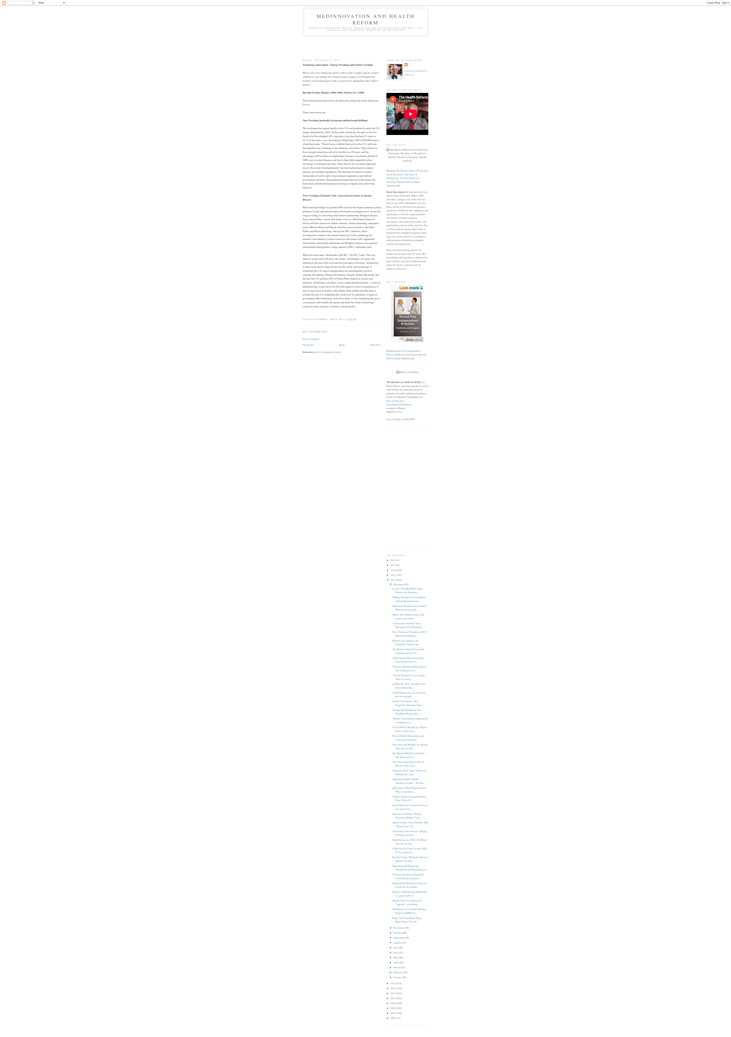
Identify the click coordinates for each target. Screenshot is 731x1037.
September (399, 937)
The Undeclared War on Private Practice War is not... (409, 763)
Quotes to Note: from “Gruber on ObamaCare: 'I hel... (409, 772)
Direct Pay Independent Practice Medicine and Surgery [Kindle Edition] (406, 354)
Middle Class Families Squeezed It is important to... (410, 720)
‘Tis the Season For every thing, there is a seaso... (409, 677)
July (395, 947)
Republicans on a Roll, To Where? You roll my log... (410, 841)
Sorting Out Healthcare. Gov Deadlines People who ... (407, 711)
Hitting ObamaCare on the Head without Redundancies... (409, 599)
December (398, 584)
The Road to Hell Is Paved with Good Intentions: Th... (409, 651)
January (397, 977)
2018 (393, 560)
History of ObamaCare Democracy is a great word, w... (410, 893)
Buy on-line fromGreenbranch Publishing (398, 402)
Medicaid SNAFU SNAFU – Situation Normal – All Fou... (409, 781)
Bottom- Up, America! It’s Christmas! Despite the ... (407, 642)
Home (342, 344)
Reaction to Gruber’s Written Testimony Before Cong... (407, 815)
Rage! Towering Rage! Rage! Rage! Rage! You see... (407, 919)
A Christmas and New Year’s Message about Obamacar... (408, 625)
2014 (393, 580)
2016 (393, 570)
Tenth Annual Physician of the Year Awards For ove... (408, 659)
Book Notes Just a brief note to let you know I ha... (410, 807)
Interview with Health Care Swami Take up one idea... (410, 746)
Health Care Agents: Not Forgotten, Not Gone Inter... (408, 703)
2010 (393, 998)
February (398, 972)
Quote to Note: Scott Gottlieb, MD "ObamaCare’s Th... (410, 824)
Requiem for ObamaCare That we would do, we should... (409, 885)
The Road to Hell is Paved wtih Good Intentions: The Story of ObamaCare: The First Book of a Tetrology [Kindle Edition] (407, 176)
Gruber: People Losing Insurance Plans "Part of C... (409, 798)
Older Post (375, 344)
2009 (393, 1003)
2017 (393, 565)
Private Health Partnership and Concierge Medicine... (408, 737)
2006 (393, 1018)
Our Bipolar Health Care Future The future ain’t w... (409, 755)
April (396, 962)
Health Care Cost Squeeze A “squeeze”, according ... (407, 902)
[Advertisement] (372, 46)
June (396, 952)
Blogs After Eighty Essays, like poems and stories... (409, 616)
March (397, 967)
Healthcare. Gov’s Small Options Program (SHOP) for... (409, 911)
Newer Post (308, 344)
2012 (393, 988)
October (397, 932)
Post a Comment (311, 339)
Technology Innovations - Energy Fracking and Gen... (410, 833)
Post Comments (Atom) (329, 352)
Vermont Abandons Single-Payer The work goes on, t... (409, 668)
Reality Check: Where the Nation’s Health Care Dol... (410, 859)
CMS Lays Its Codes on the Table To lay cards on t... (410, 850)
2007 (393, 1013)
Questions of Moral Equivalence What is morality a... (409, 789)
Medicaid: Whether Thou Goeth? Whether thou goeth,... (410, 608)
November (399, 927)
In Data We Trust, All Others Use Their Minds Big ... (409, 685)
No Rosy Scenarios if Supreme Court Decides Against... (408, 876)
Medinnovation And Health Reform (366, 19)
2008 (393, 1008)
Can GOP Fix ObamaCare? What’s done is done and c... (410, 729)
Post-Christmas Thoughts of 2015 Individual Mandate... (410, 633)
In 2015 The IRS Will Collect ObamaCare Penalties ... (408, 590)
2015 (393, 575)
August (397, 942)
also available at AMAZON (400, 419)
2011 (393, 993)
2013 (393, 983)
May (396, 957)
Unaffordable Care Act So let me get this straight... (409, 694)
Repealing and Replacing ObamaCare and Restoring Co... (410, 867)
